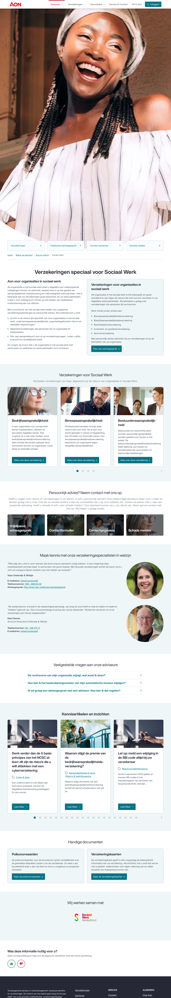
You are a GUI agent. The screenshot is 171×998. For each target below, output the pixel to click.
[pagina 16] (115, 817)
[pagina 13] (99, 817)
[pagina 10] (83, 817)
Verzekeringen (82, 990)
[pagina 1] (77, 471)
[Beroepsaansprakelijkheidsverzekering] (85, 401)
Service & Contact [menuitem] (118, 4)
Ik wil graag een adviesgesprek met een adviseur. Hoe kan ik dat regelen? (74, 690)
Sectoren (79, 995)
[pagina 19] (131, 817)
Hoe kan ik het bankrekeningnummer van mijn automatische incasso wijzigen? (77, 683)
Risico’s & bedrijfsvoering (78, 776)
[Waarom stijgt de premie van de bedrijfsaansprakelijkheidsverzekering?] (85, 734)
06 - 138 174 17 (32, 628)
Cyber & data (22, 777)
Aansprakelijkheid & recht (82, 773)
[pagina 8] (72, 817)
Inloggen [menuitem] (154, 4)
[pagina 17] (120, 817)
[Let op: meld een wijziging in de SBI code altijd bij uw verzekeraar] (138, 734)
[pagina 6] (61, 817)
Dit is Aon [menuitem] (137, 4)
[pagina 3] (88, 471)
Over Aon (147, 995)
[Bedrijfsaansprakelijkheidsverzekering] (32, 401)
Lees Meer (19, 806)
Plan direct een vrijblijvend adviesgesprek (44, 587)
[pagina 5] (56, 817)
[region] (85, 427)
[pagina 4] (93, 471)
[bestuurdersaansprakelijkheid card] (138, 401)
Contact (112, 995)
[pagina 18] (125, 817)
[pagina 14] (104, 817)
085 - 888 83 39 (33, 584)
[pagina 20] (136, 817)
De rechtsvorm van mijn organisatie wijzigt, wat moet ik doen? (66, 675)
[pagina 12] (93, 817)
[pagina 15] (109, 817)
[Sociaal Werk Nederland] (85, 917)
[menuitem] (15, 4)
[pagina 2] (83, 471)
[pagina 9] (77, 817)
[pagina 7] (67, 817)
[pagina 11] (88, 817)
